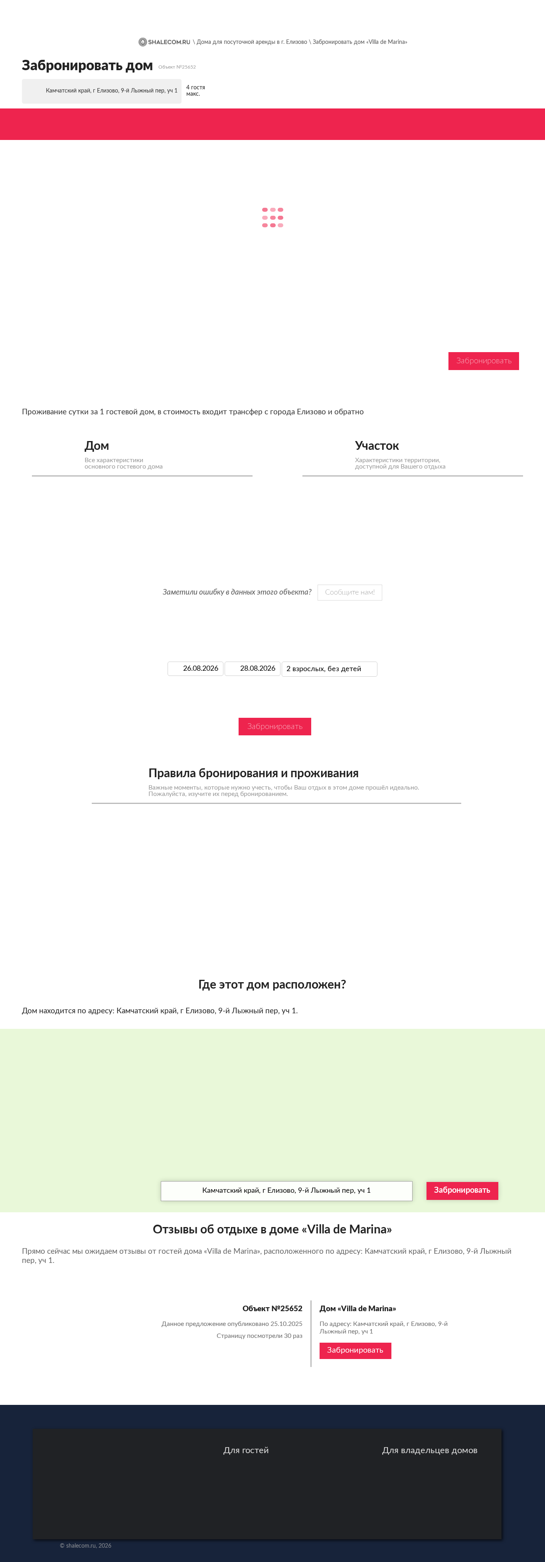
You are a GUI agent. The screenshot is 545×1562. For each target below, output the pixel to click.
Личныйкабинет (485, 16)
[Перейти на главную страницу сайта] (164, 42)
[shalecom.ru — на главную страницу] (100, 16)
